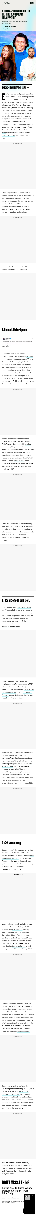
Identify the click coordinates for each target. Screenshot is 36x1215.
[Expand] (26, 1196)
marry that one (22, 772)
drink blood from (23, 1031)
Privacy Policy (11, 1202)
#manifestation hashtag (24, 108)
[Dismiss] (32, 1196)
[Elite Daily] (6, 3)
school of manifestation (11, 627)
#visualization (17, 929)
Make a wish (19, 461)
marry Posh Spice (8, 135)
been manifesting (19, 946)
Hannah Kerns (10, 26)
